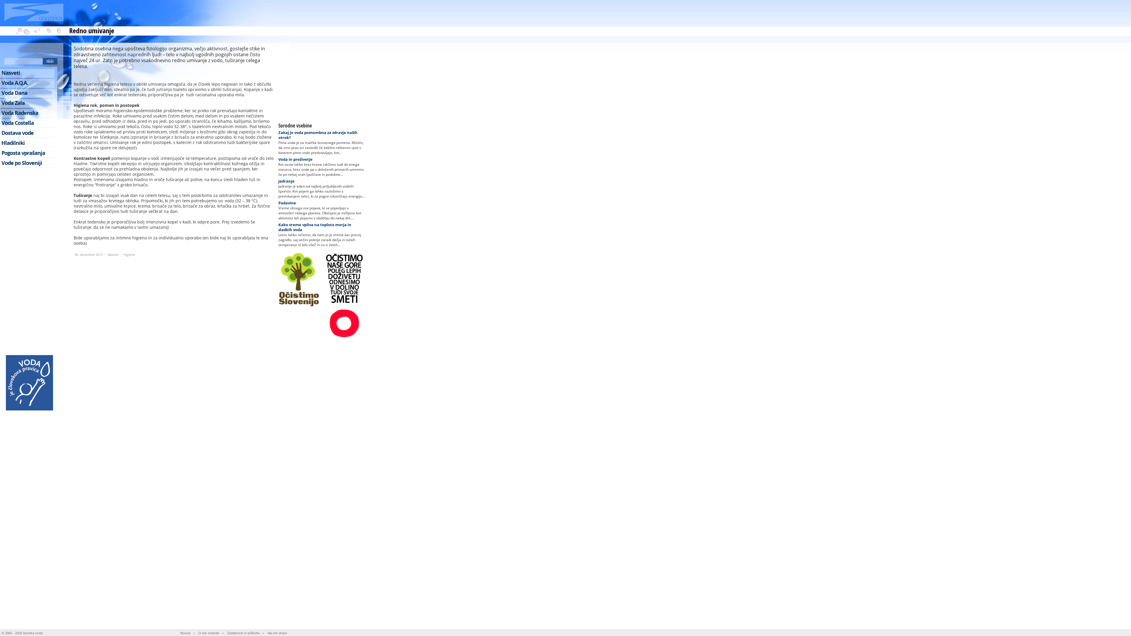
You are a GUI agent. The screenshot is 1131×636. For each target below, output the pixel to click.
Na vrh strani (277, 633)
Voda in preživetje (295, 159)
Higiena (129, 254)
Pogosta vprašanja (23, 153)
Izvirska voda (33, 633)
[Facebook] (20, 50)
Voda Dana (14, 93)
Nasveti (113, 254)
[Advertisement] (258, 13)
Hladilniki (13, 143)
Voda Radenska (19, 113)
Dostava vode (17, 133)
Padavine (287, 203)
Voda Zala (13, 103)
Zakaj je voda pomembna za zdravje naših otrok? (318, 135)
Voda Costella (17, 123)
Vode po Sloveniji (21, 163)
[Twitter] (31, 50)
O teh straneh (209, 633)
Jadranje (286, 181)
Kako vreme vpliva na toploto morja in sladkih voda (314, 227)
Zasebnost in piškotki (243, 633)
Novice (185, 633)
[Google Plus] (52, 50)
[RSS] (9, 50)
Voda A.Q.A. (14, 83)
